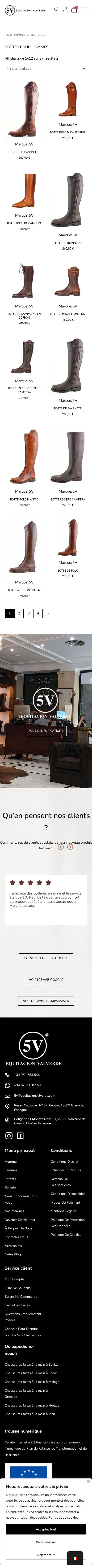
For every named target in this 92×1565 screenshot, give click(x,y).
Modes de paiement (65, 1202)
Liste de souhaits (18, 1288)
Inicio (8, 35)
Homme (19, 35)
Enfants (10, 1179)
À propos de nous (18, 1228)
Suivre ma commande (21, 1296)
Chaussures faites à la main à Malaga (32, 1382)
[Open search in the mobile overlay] (56, 9)
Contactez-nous (16, 1237)
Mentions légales (64, 1211)
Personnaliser (46, 1542)
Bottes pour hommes (26, 47)
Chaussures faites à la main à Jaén (30, 1414)
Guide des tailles (17, 1305)
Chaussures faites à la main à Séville (31, 1364)
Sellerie (10, 1187)
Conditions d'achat (64, 1161)
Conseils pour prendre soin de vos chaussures (23, 1332)
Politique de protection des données (68, 1223)
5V (31, 144)
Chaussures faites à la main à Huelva (32, 1405)
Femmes (11, 1170)
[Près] (88, 1481)
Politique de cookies (63, 1517)
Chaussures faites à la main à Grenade (26, 1393)
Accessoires (13, 1246)
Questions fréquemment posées (23, 1317)
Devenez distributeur (20, 1220)
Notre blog (13, 1254)
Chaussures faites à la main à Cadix (31, 1373)
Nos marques (14, 1211)
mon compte (14, 1279)
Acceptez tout (46, 1529)
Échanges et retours (66, 1170)
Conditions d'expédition (68, 1194)
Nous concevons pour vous (21, 1199)
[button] (61, 847)
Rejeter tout (46, 1555)
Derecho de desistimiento (61, 1182)
